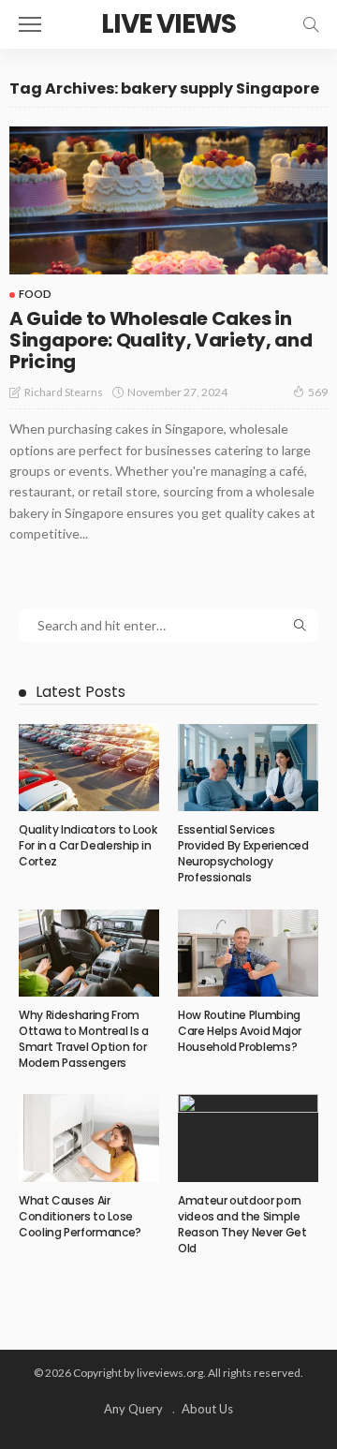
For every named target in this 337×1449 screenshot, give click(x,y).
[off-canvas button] (30, 24)
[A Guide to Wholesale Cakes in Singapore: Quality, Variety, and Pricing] (168, 200)
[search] (311, 24)
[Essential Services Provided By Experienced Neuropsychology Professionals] (248, 768)
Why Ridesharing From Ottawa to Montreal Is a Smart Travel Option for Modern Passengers (84, 1038)
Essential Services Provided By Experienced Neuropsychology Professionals (243, 852)
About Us (207, 1408)
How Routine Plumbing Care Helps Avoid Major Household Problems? (239, 1031)
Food (35, 293)
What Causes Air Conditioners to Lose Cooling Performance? (80, 1216)
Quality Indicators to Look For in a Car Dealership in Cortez (88, 845)
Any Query (133, 1408)
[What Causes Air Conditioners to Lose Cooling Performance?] (89, 1138)
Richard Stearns (63, 392)
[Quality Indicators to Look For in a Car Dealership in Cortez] (89, 768)
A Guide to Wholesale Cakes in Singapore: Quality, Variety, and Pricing (160, 340)
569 (318, 392)
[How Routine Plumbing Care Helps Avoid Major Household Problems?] (248, 953)
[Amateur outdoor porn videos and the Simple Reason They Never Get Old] (248, 1138)
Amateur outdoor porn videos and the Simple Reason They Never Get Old (242, 1223)
